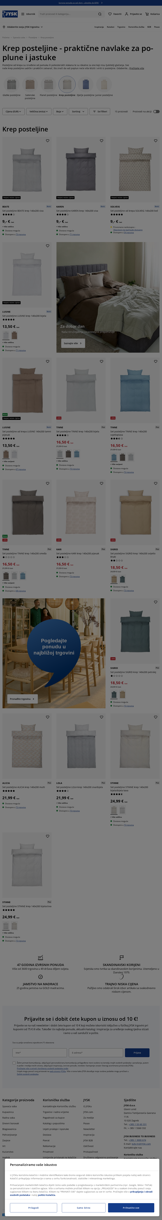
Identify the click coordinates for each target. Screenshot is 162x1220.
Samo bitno (83, 1207)
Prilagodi (33, 1207)
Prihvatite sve (131, 1207)
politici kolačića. (47, 1194)
